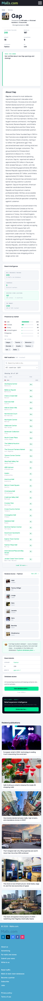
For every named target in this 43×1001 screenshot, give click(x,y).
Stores (10, 10)
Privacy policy (6, 993)
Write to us (5, 962)
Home (3, 10)
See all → (35, 573)
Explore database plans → (26, 650)
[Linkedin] (3, 937)
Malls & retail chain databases (12, 974)
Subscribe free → (21, 709)
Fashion (16, 662)
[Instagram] (22, 937)
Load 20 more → (21, 565)
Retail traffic (5, 970)
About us (4, 947)
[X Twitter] (8, 937)
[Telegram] (13, 937)
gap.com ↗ (17, 670)
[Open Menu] (40, 3)
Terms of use (6, 997)
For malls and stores (9, 955)
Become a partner (8, 978)
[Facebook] (18, 937)
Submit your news (8, 958)
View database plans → (21, 688)
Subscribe (5, 981)
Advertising (5, 951)
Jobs (3, 985)
